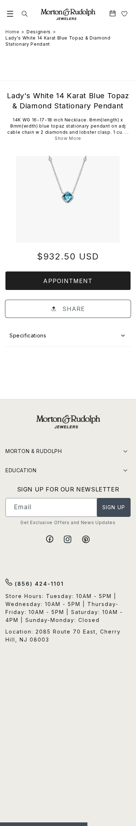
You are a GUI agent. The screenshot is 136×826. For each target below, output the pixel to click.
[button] (10, 14)
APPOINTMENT (67, 281)
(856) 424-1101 (38, 584)
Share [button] (72, 308)
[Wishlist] (124, 14)
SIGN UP (113, 507)
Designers (38, 31)
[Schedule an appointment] (113, 14)
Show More (68, 138)
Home (12, 31)
